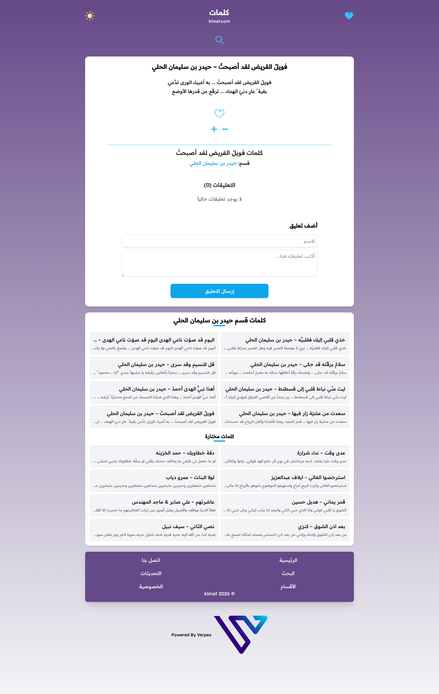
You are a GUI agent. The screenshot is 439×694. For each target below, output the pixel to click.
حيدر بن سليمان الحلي (213, 163)
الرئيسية (288, 560)
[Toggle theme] (90, 16)
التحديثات (151, 573)
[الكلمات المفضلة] (349, 15)
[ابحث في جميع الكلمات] (219, 40)
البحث (288, 573)
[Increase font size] (214, 129)
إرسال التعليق (219, 291)
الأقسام (288, 586)
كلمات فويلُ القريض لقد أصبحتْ (219, 152)
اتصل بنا (151, 560)
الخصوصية (151, 586)
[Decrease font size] (225, 129)
